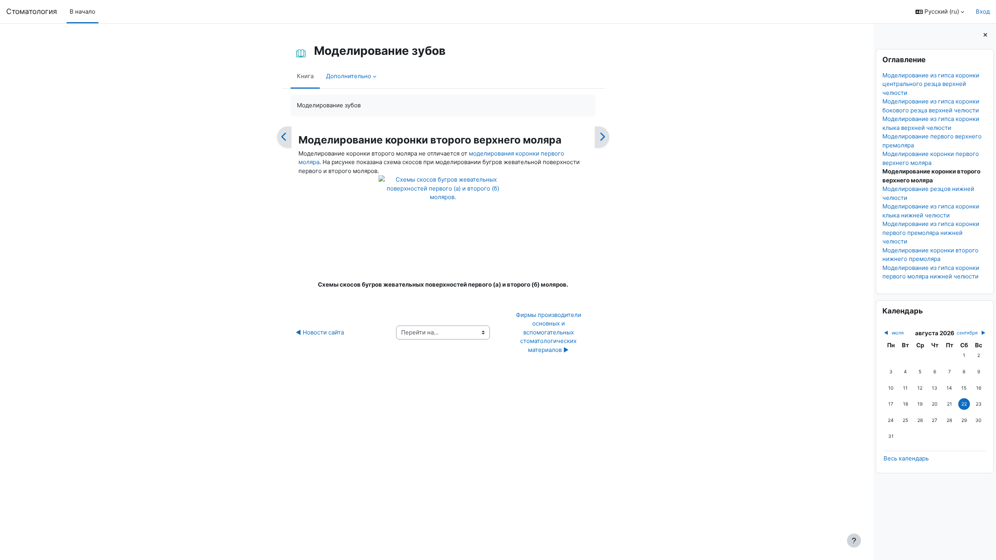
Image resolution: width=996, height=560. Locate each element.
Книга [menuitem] (305, 76)
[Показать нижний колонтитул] (854, 541)
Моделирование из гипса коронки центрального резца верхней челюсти (930, 84)
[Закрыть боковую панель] (985, 35)
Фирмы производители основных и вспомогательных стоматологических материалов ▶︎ (549, 332)
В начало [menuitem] (82, 11)
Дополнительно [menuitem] (348, 76)
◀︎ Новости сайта (320, 332)
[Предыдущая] (284, 137)
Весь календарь (906, 458)
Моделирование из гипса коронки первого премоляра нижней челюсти (930, 232)
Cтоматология (31, 11)
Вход (983, 11)
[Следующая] (602, 137)
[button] (939, 12)
